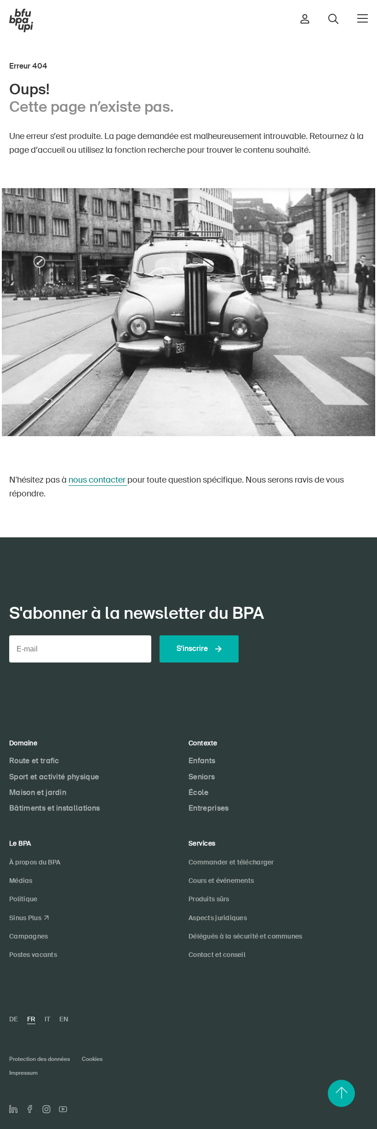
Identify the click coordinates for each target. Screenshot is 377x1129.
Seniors (201, 777)
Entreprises (208, 808)
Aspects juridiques (217, 918)
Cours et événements (221, 880)
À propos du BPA (34, 862)
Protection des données (39, 1059)
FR (31, 1019)
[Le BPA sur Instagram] (46, 1109)
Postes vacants (33, 954)
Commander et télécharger (231, 862)
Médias (21, 880)
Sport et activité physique (54, 777)
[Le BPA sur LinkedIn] (13, 1109)
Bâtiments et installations (54, 808)
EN (63, 1019)
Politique (23, 899)
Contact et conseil (217, 954)
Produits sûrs (208, 899)
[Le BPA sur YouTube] (63, 1109)
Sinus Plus (25, 918)
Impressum (23, 1073)
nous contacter (98, 479)
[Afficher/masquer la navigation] (362, 18)
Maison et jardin (37, 792)
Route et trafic (34, 761)
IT (47, 1019)
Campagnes (28, 936)
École (198, 792)
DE (13, 1019)
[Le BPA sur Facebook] (30, 1109)
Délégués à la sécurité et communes (245, 936)
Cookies (92, 1059)
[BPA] (21, 21)
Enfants (201, 761)
